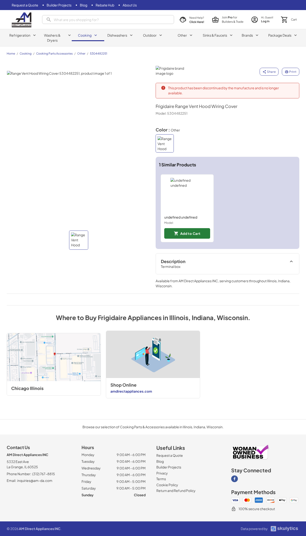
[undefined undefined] (187, 194)
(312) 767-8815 (43, 474)
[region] (227, 208)
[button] (78, 240)
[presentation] (108, 19)
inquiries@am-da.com (34, 480)
